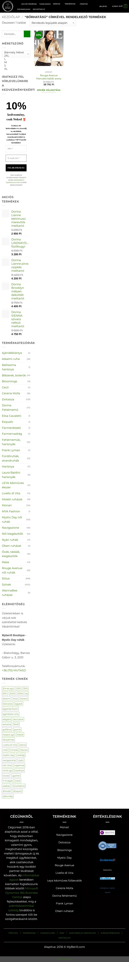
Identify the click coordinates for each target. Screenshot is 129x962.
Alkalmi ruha (11, 359)
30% (25, 688)
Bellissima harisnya (9, 367)
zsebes (6, 786)
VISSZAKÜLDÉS (47, 933)
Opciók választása (48, 90)
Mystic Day (64, 857)
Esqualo (7, 421)
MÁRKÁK (56, 4)
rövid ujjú (8, 770)
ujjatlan (16, 775)
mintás (14, 750)
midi (5, 750)
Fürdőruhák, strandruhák (10, 458)
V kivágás (8, 780)
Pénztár (84, 4)
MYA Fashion (11, 511)
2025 (12, 693)
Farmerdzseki (11, 427)
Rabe (5, 562)
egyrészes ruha (11, 714)
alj (26, 693)
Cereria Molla (11, 393)
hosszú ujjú (8, 734)
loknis (23, 744)
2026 (20, 693)
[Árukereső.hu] (107, 845)
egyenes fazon (10, 708)
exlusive (7, 724)
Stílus (6, 578)
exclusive (18, 719)
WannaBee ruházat (9, 593)
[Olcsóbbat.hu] (107, 876)
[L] (15, 59)
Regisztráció (39, 9)
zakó (17, 780)
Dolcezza (8, 399)
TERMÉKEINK (29, 933)
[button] (103, 6)
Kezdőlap (11, 17)
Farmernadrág (12, 433)
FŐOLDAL (13, 933)
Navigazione (10, 527)
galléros (7, 729)
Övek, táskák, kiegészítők (11, 554)
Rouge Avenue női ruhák (12, 570)
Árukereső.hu (107, 870)
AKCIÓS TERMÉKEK (29, 4)
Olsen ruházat (11, 545)
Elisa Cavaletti (11, 415)
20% (18, 688)
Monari (7, 505)
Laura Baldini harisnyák (11, 475)
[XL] (15, 69)
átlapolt (17, 791)
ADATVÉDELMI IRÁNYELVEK (82, 933)
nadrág (21, 755)
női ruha (7, 765)
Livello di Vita (11, 493)
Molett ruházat (12, 499)
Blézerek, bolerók (14, 375)
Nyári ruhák (10, 539)
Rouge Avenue (64, 865)
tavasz (6, 775)
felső (16, 724)
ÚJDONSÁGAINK (23, 9)
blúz (15, 698)
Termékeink (70, 4)
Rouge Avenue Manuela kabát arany (48, 77)
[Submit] (27, 34)
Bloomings (9, 381)
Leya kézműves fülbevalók (64, 880)
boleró (24, 698)
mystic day (8, 755)
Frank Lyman (11, 450)
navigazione (9, 760)
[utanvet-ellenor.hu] (107, 833)
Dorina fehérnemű (64, 895)
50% (5, 693)
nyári (21, 760)
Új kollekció (18, 786)
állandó (7, 791)
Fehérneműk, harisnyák (11, 442)
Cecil (5, 387)
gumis (17, 729)
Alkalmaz (13, 64)
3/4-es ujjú (8, 688)
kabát (20, 734)
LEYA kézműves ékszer (13, 485)
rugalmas (19, 765)
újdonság (8, 796)
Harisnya (8, 466)
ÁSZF (61, 933)
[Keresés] (17, 4)
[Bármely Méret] (15, 52)
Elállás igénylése (64, 959)
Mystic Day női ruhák (12, 519)
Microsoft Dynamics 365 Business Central (21, 893)
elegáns (7, 719)
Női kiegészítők (12, 533)
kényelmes (8, 739)
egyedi (18, 703)
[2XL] (15, 55)
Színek (6, 584)
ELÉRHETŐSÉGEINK (110, 933)
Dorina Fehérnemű (10, 407)
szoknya (19, 770)
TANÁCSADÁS (44, 4)
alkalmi (7, 698)
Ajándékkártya (12, 352)
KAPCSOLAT (64, 938)
